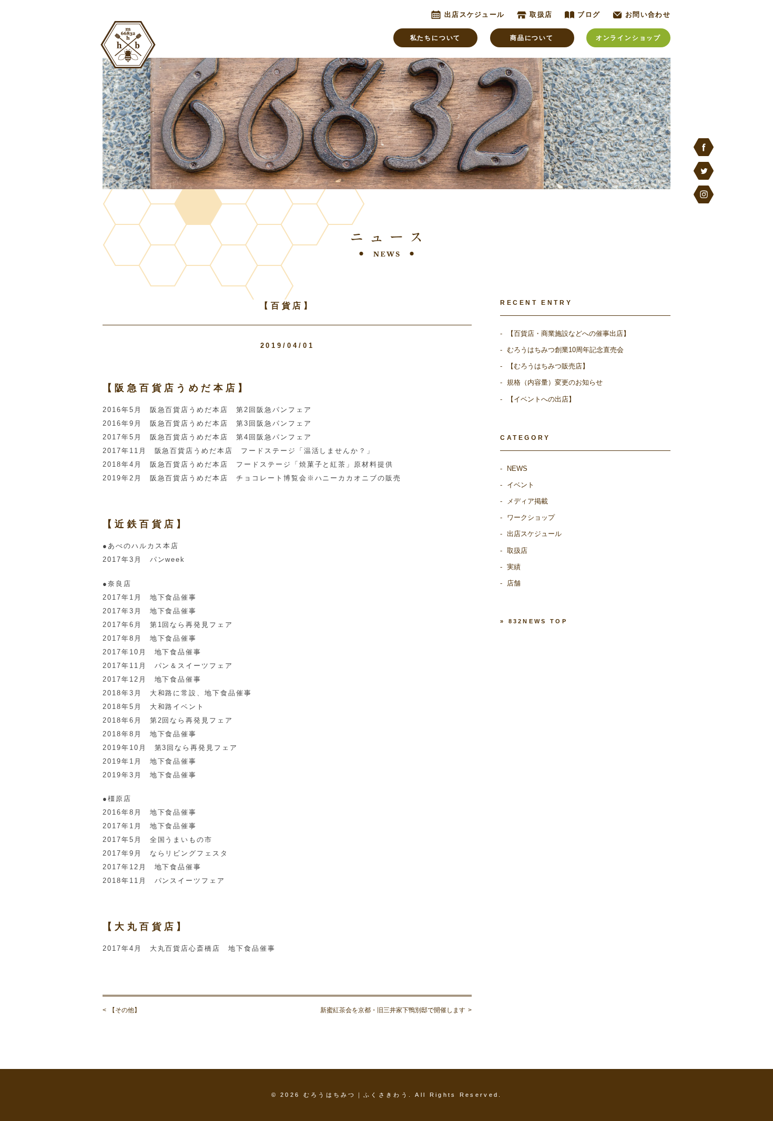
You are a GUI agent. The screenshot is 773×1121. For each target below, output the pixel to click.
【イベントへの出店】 (541, 399)
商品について (532, 38)
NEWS (517, 468)
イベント (520, 485)
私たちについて (435, 38)
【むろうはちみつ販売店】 (548, 366)
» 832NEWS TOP (533, 621)
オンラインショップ (628, 38)
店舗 (514, 583)
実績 (514, 567)
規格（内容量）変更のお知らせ (555, 382)
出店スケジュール (534, 534)
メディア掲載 (527, 501)
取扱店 (517, 550)
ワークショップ (531, 517)
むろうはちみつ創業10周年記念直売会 (565, 350)
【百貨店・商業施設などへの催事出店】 (568, 333)
